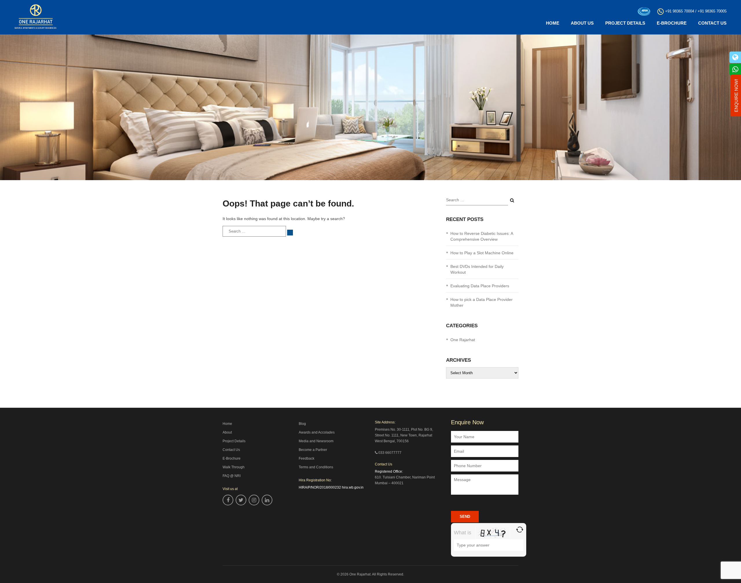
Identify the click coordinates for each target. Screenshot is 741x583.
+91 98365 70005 (712, 11)
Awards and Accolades (317, 432)
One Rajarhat (462, 339)
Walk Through (234, 467)
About (227, 432)
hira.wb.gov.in (353, 487)
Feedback (306, 458)
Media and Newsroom (316, 441)
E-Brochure (672, 23)
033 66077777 (389, 453)
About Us (582, 23)
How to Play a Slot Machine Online (481, 253)
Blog (302, 424)
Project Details (625, 23)
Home (552, 23)
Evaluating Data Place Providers (479, 286)
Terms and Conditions (316, 467)
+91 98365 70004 (679, 11)
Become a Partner (313, 450)
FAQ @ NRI (232, 476)
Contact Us (712, 23)
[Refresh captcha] (519, 529)
